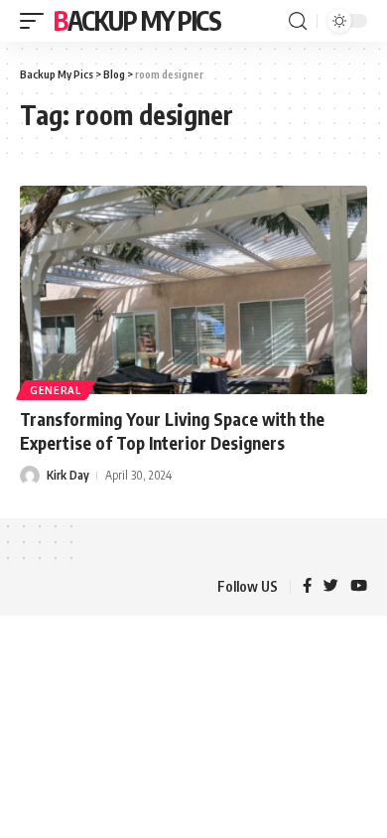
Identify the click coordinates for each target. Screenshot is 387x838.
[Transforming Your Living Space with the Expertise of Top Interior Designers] (193, 290)
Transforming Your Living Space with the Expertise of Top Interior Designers (172, 431)
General (55, 390)
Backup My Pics (137, 20)
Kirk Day (68, 475)
